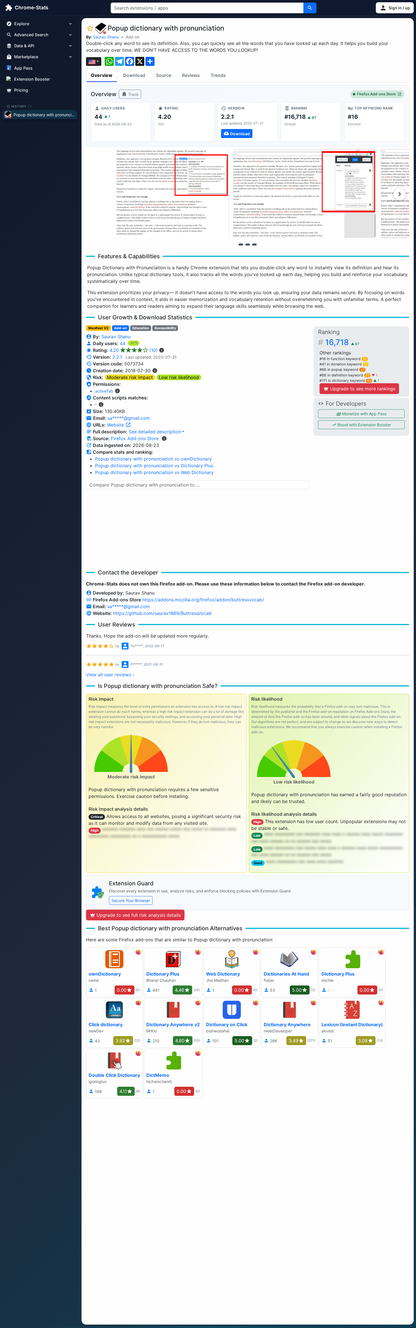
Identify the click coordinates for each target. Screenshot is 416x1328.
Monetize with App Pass (364, 413)
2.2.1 (117, 357)
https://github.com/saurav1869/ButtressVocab (162, 613)
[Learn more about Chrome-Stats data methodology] (164, 438)
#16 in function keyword (343, 359)
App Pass (23, 68)
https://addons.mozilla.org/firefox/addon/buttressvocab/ (203, 599)
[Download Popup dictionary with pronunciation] (247, 121)
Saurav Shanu (106, 37)
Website (116, 425)
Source (163, 75)
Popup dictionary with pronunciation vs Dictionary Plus (154, 465)
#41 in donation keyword (343, 364)
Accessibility (165, 328)
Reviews (191, 75)
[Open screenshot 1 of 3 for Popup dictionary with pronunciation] (157, 193)
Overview (101, 75)
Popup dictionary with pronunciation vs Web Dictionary (154, 472)
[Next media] (399, 194)
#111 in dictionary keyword (345, 380)
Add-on (133, 37)
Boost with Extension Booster (363, 424)
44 (123, 343)
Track (133, 94)
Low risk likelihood (179, 377)
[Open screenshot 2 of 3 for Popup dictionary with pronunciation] (304, 193)
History (21, 106)
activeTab (104, 391)
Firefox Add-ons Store (376, 94)
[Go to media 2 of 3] (247, 244)
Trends (218, 75)
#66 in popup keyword (341, 369)
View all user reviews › (110, 674)
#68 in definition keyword (344, 375)
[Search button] (309, 8)
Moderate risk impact (130, 377)
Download (134, 75)
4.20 (134, 350)
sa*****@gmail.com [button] (129, 418)
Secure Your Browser (130, 900)
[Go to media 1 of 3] (240, 244)
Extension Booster (32, 79)
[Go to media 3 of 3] (254, 244)
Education (140, 328)
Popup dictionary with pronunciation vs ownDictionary (153, 459)
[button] (395, 7)
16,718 (342, 342)
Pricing (21, 90)
